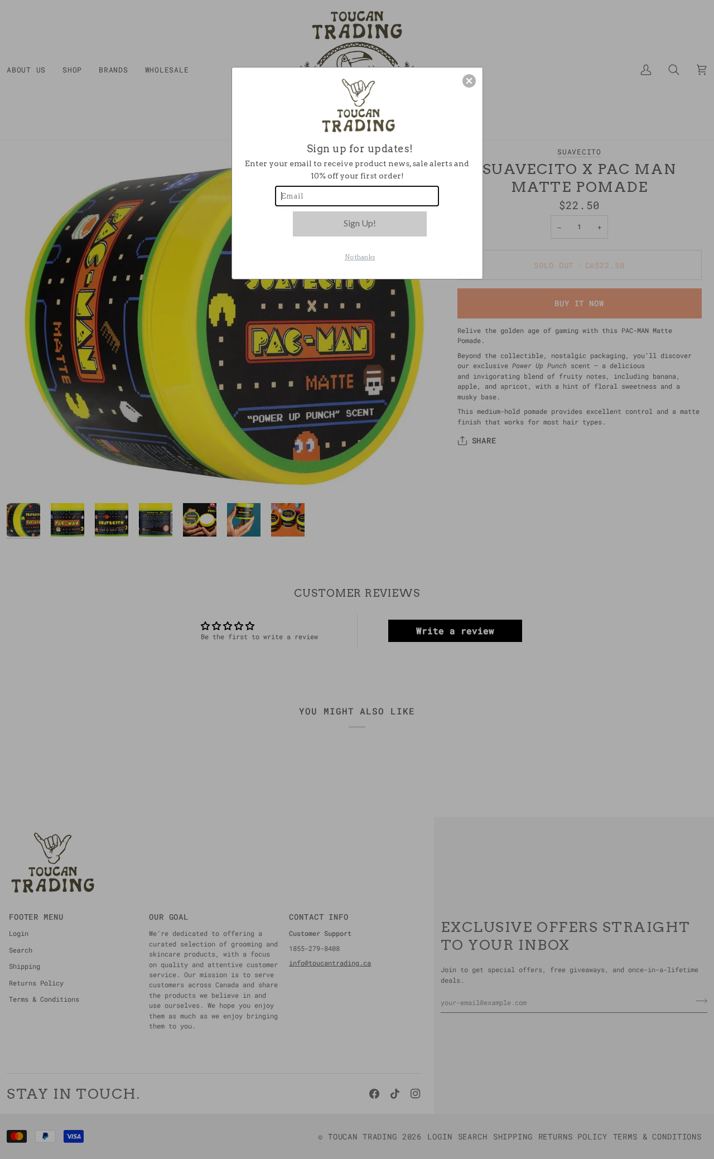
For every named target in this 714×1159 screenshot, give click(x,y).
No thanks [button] (360, 257)
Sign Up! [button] (360, 223)
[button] (469, 81)
